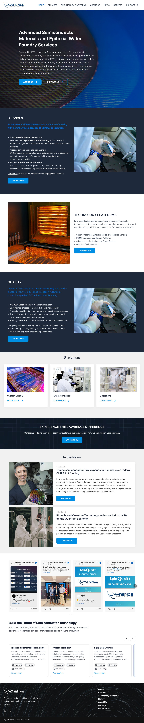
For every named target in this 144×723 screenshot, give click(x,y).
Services (102, 693)
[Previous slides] (126, 638)
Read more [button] (16, 604)
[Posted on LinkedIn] (36, 563)
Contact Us (103, 708)
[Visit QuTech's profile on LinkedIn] (78, 596)
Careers (102, 705)
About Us (102, 702)
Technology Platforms (108, 696)
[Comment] (15, 609)
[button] (8, 586)
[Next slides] (132, 638)
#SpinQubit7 (117, 569)
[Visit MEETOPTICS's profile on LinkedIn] (14, 596)
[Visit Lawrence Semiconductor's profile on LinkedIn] (12, 563)
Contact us (12, 174)
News (100, 699)
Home (101, 689)
